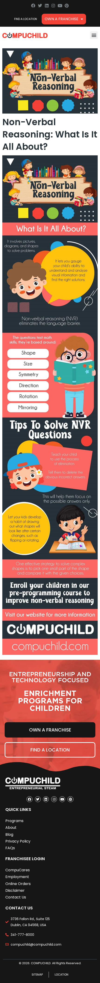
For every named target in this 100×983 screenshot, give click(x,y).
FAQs (10, 848)
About (11, 827)
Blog (9, 834)
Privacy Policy (17, 841)
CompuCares (17, 870)
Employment (17, 876)
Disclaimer (15, 890)
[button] (94, 35)
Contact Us (15, 897)
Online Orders (18, 883)
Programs (14, 820)
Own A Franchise (61, 19)
